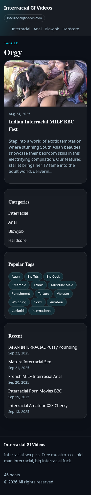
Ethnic (38, 285)
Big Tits (33, 276)
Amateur (56, 302)
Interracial (21, 28)
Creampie (19, 285)
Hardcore (70, 28)
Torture (43, 293)
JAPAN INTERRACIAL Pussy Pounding (42, 347)
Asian (16, 276)
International (41, 310)
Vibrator (63, 293)
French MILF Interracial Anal (35, 376)
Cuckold (18, 310)
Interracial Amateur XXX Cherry (37, 405)
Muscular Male (62, 285)
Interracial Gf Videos (28, 7)
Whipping (19, 302)
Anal (38, 28)
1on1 (38, 302)
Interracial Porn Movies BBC (35, 391)
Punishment (21, 293)
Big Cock (53, 276)
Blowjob (52, 28)
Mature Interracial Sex (29, 362)
